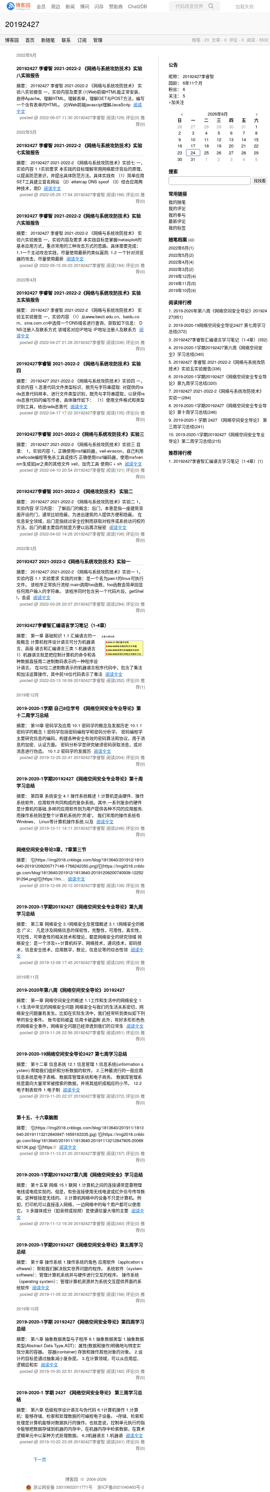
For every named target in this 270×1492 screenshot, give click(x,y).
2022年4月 (26, 279)
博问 (84, 6)
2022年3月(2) (181, 269)
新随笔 (48, 40)
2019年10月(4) (182, 290)
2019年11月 (27, 977)
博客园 (12, 40)
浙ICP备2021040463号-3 (120, 1487)
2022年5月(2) (181, 255)
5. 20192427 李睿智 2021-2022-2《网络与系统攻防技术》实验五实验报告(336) (217, 365)
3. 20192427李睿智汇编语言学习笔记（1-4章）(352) (218, 339)
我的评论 (177, 208)
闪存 (99, 6)
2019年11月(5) (182, 283)
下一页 (39, 1459)
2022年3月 (26, 548)
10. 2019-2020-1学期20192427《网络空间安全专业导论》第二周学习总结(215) (217, 437)
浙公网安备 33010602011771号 (63, 1487)
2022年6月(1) (181, 248)
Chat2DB (137, 6)
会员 (41, 6)
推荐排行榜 (180, 452)
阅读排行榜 (180, 302)
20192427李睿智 (198, 76)
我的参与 (177, 215)
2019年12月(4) (182, 276)
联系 (66, 40)
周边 (55, 6)
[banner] (16, 6)
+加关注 (176, 102)
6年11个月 (192, 83)
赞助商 (116, 6)
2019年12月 (27, 695)
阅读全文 (52, 188)
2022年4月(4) (181, 262)
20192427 (22, 23)
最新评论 (177, 221)
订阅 (82, 40)
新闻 (70, 6)
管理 (97, 40)
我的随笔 (177, 202)
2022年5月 (26, 132)
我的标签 (177, 227)
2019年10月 (27, 1308)
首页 (30, 40)
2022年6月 (26, 55)
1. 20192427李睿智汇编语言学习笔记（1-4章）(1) (216, 461)
